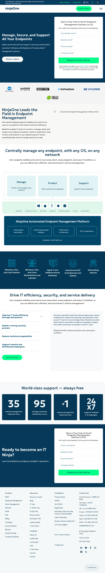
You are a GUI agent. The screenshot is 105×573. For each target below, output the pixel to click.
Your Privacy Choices (62, 535)
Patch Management (12, 504)
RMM (7, 497)
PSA (6, 515)
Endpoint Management (13, 501)
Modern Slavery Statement (65, 521)
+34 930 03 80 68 (91, 515)
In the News (34, 549)
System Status (35, 522)
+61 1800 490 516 (91, 522)
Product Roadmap (12, 537)
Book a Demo (83, 9)
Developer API (35, 519)
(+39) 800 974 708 (90, 519)
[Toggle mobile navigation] (101, 9)
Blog (31, 501)
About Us (33, 535)
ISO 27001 (58, 504)
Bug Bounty (59, 508)
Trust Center (34, 526)
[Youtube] (86, 548)
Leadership (34, 538)
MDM (7, 511)
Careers (33, 553)
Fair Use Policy (84, 541)
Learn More (51, 2)
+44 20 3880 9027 (89, 509)
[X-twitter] (86, 552)
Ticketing (8, 522)
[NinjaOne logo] (12, 8)
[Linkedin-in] (81, 548)
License (32, 557)
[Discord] (81, 552)
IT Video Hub (35, 508)
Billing (7, 519)
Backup (8, 529)
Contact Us (76, 2)
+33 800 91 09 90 (91, 512)
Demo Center (35, 515)
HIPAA (57, 501)
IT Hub (32, 504)
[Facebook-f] (90, 548)
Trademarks (59, 545)
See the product (12, 357)
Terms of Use (84, 66)
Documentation (11, 526)
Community (34, 542)
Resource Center (36, 497)
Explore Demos (65, 2)
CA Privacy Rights (61, 525)
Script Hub (34, 511)
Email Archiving (10, 533)
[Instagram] (95, 548)
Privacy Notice (69, 68)
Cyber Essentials (61, 517)
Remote (8, 508)
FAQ (31, 546)
